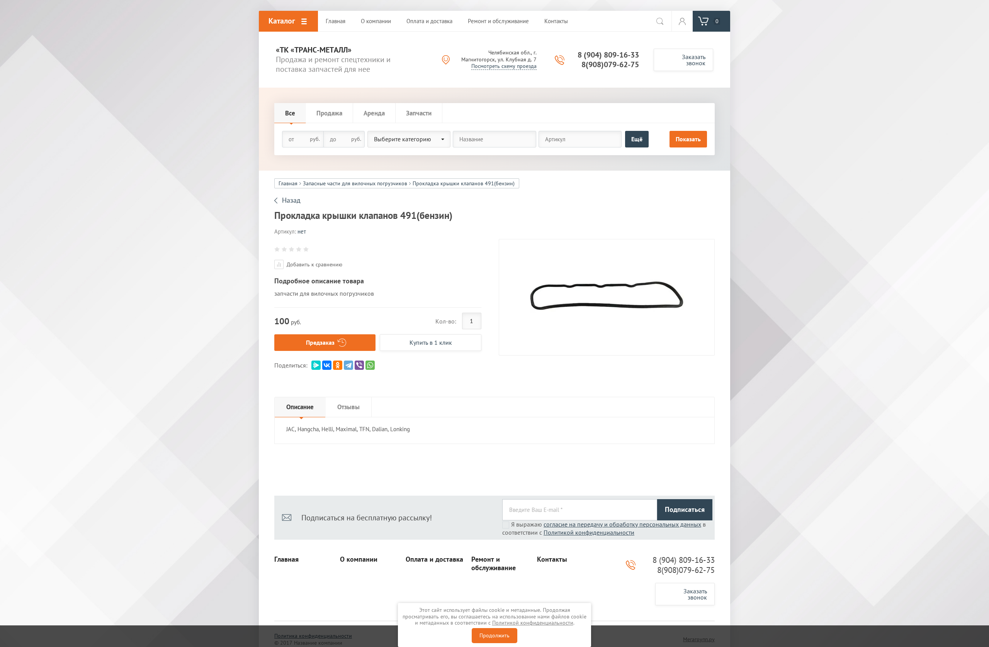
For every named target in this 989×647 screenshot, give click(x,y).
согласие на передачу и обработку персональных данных (622, 524)
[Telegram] (348, 365)
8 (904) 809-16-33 (608, 55)
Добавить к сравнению (313, 264)
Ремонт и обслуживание (493, 563)
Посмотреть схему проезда (504, 66)
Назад (291, 200)
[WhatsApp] (370, 365)
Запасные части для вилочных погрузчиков (355, 183)
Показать (688, 139)
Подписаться (685, 509)
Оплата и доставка (434, 559)
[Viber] (359, 365)
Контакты (552, 559)
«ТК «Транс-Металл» (314, 50)
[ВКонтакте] (326, 365)
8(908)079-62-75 (610, 64)
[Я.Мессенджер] (316, 365)
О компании (358, 559)
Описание (300, 407)
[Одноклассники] (337, 365)
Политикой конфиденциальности (589, 532)
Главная (288, 183)
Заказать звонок (693, 60)
